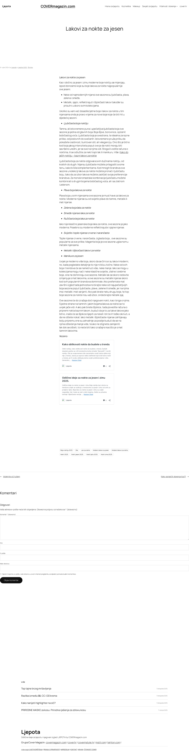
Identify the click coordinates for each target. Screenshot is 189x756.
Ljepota (6, 6)
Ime (1, 543)
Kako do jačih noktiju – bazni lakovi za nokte (93, 154)
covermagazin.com (56, 742)
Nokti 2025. (64, 454)
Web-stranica (4, 564)
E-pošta (2, 553)
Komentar (8, 514)
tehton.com (113, 742)
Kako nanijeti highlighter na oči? (38, 703)
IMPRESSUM (65, 749)
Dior (77, 450)
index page (25, 749)
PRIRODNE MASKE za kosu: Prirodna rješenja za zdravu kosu (53, 710)
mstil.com (101, 742)
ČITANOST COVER (90, 749)
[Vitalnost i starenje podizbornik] (177, 6)
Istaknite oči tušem (11, 476)
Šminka (30, 67)
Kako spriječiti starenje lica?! (173, 476)
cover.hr (72, 742)
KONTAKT (73, 749)
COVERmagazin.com (58, 6)
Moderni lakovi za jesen (101, 450)
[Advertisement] (65, 49)
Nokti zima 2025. (106, 454)
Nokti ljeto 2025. (92, 454)
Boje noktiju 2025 (66, 450)
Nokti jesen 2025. (77, 454)
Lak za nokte (85, 450)
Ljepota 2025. (22, 67)
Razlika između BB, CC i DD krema (39, 695)
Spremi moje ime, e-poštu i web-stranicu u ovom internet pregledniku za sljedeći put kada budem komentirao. (39, 574)
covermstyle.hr (86, 742)
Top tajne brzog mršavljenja (36, 688)
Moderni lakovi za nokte (120, 450)
